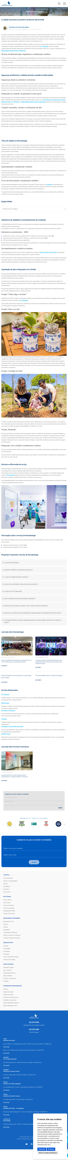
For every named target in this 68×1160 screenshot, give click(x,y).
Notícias (5, 927)
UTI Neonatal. (24, 300)
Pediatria (4, 719)
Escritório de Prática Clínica (10, 997)
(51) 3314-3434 (34, 1022)
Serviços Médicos (8, 878)
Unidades (6, 981)
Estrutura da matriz (8, 905)
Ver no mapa (6, 1046)
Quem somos (7, 902)
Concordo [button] (42, 1149)
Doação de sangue (8, 994)
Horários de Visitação (9, 959)
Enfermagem (6, 948)
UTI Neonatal (44, 46)
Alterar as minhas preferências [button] (48, 1153)
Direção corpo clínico (9, 913)
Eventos (5, 924)
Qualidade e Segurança (9, 1000)
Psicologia (6, 954)
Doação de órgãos (8, 992)
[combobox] (34, 209)
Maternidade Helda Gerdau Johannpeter (13, 50)
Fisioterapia (6, 951)
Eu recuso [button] (51, 1149)
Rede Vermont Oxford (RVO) (48, 252)
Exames (5, 883)
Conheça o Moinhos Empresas (11, 938)
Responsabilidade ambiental (11, 1002)
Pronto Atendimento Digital (10, 956)
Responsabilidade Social (10, 1005)
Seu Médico (6, 886)
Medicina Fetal (5, 102)
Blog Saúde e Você (8, 921)
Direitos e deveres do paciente (11, 935)
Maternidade (5, 703)
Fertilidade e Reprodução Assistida (54, 100)
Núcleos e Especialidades (10, 881)
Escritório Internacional (9, 978)
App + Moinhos (7, 970)
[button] (30, 525)
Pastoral (5, 989)
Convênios (6, 889)
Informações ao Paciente (10, 932)
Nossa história (7, 900)
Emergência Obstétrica (8, 710)
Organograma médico (9, 910)
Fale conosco (7, 892)
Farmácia (5, 946)
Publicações (6, 929)
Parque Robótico (7, 975)
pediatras (49, 184)
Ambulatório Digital (8, 967)
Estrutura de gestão (8, 908)
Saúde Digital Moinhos (9, 973)
